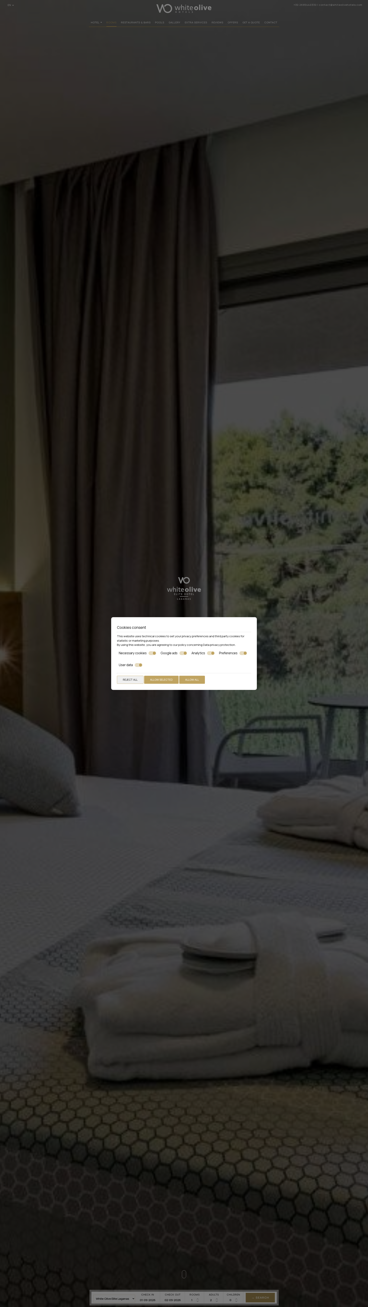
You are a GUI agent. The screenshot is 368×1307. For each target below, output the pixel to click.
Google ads (169, 653)
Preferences (228, 653)
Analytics (198, 653)
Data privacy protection (219, 645)
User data (126, 665)
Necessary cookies (133, 653)
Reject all (130, 679)
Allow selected (161, 679)
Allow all (192, 679)
